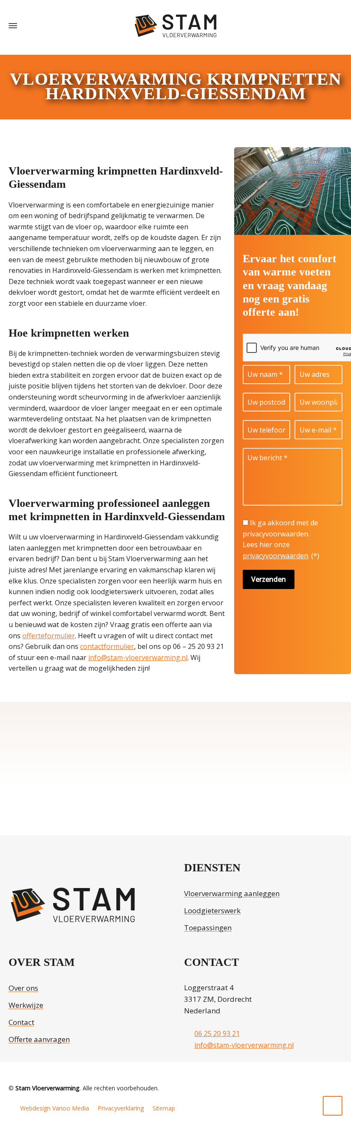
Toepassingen (208, 928)
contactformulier (107, 646)
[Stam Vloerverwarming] (175, 26)
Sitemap (163, 1108)
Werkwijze (26, 1005)
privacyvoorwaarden (275, 555)
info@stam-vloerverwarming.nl (137, 657)
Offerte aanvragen (39, 1039)
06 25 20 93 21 (217, 1033)
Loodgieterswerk (212, 910)
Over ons (23, 988)
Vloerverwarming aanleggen (232, 893)
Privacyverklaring (121, 1108)
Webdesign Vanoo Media (54, 1108)
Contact (21, 1022)
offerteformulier (48, 635)
